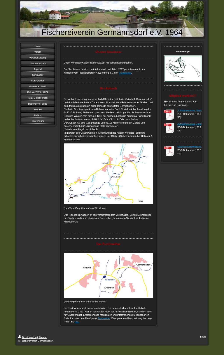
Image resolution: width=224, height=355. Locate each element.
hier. (77, 321)
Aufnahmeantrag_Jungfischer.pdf (194, 123)
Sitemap (42, 337)
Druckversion (29, 337)
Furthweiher (125, 72)
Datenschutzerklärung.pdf (191, 146)
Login (203, 336)
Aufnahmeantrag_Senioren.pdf (193, 110)
